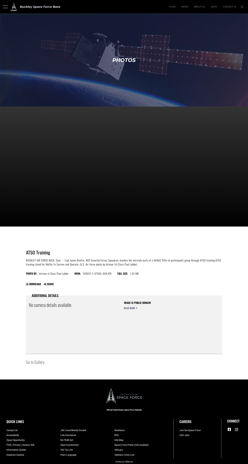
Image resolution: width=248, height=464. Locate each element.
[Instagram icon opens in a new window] (236, 429)
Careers (185, 421)
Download (35, 284)
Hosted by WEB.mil (124, 462)
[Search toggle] (242, 6)
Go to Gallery (35, 362)
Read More (130, 308)
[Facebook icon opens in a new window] (229, 429)
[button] (4, 7)
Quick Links (15, 421)
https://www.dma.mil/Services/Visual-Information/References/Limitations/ (157, 326)
